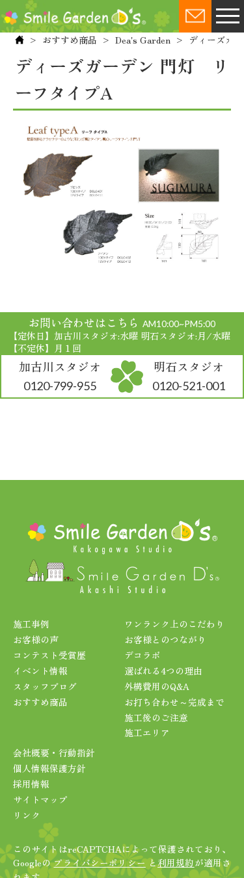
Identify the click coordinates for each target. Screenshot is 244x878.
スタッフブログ (45, 686)
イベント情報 (40, 670)
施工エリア (147, 732)
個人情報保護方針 (49, 768)
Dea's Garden (142, 39)
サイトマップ (40, 799)
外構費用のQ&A (156, 686)
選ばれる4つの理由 (163, 670)
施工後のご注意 (156, 717)
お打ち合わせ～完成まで (174, 701)
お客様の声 (36, 639)
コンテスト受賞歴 (49, 654)
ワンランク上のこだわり (174, 623)
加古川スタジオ (60, 375)
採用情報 (31, 783)
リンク (26, 814)
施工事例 (31, 623)
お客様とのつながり (165, 639)
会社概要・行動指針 (54, 752)
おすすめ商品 (69, 39)
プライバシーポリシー (99, 862)
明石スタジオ (188, 375)
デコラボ (142, 654)
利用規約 (176, 862)
